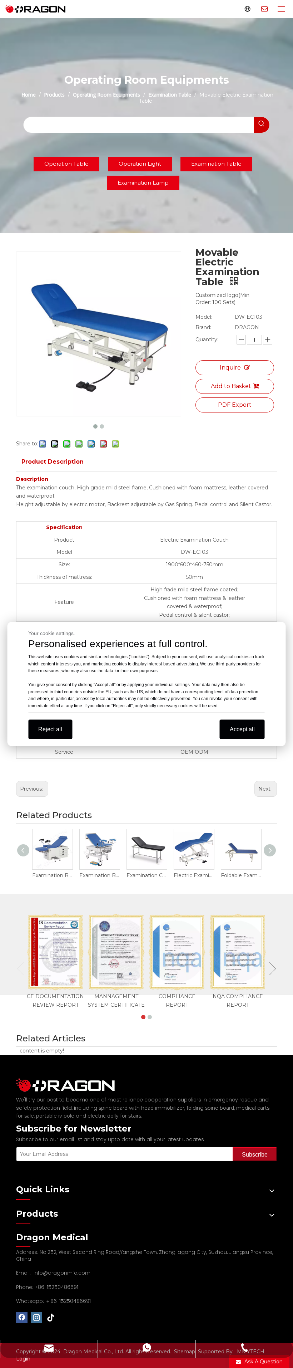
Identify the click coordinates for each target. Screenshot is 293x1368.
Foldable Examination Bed (241, 875)
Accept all (242, 729)
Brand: (203, 327)
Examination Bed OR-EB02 (52, 875)
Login (23, 1358)
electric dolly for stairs (114, 1116)
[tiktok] (51, 1317)
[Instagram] (36, 1317)
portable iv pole (55, 1116)
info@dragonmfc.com (62, 1272)
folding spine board (210, 1108)
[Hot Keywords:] (261, 125)
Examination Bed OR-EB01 (99, 875)
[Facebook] (22, 1317)
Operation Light (140, 163)
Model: (203, 317)
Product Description (52, 461)
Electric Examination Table (194, 875)
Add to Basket (231, 386)
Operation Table (66, 163)
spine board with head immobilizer (141, 1108)
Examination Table (216, 163)
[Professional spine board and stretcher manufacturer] (69, 1085)
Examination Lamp (143, 182)
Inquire (230, 367)
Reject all (50, 729)
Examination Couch (146, 875)
